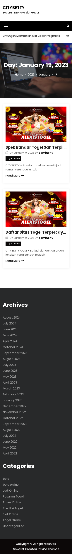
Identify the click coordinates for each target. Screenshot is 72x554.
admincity (46, 153)
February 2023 (13, 394)
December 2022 (14, 406)
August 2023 (11, 359)
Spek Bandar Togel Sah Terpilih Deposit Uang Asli (36, 147)
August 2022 (11, 430)
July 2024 (9, 323)
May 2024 (10, 335)
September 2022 (15, 424)
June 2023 (10, 371)
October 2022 (13, 418)
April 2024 (10, 341)
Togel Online (13, 158)
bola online (11, 485)
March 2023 (11, 388)
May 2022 (9, 447)
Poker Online (12, 502)
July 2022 (9, 436)
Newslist (19, 549)
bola (6, 479)
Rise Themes (50, 549)
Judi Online (10, 490)
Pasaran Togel (13, 496)
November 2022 (14, 412)
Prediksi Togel (13, 508)
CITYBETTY (14, 8)
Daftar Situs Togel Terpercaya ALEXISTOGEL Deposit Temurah (36, 232)
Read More (13, 175)
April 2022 (10, 453)
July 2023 (9, 365)
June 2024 (10, 329)
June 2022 (10, 442)
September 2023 (15, 353)
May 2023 (9, 377)
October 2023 (13, 347)
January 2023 (12, 400)
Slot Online (10, 514)
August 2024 (12, 317)
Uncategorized (13, 526)
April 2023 (10, 382)
